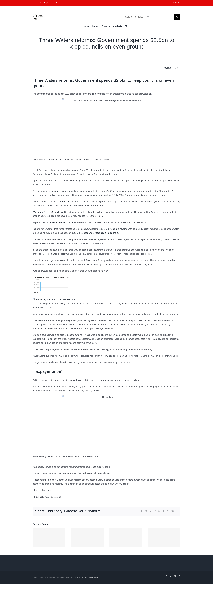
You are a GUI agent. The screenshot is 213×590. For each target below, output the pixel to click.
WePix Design (93, 577)
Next (176, 68)
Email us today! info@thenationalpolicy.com (47, 3)
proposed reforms (59, 191)
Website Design (80, 577)
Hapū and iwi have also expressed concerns (54, 222)
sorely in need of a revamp (114, 229)
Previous (167, 68)
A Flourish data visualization (61, 299)
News (47, 497)
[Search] (126, 26)
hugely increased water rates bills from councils (95, 233)
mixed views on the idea (71, 201)
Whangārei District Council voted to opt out (54, 212)
